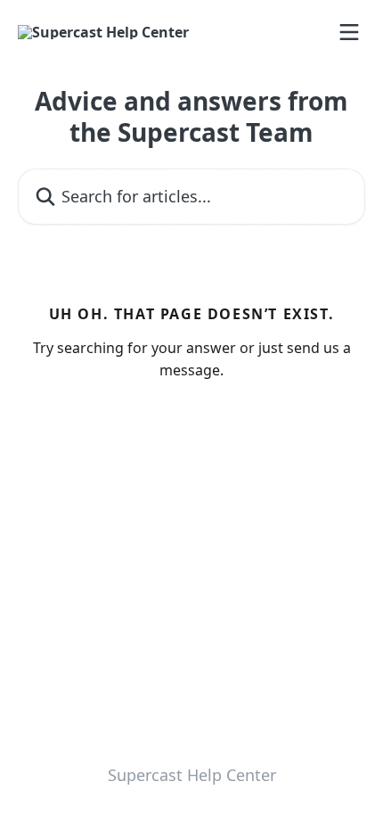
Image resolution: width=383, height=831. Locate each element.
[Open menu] (349, 32)
